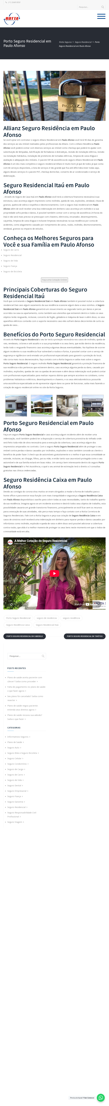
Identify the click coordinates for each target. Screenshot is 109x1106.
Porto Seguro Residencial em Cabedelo (25, 636)
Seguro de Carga (15, 769)
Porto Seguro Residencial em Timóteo (84, 636)
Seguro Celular (14, 758)
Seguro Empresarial (16, 791)
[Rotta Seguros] (11, 18)
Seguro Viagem (14, 822)
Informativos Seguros (17, 737)
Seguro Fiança (10, 266)
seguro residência (71, 618)
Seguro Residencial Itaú (47, 625)
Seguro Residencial (12, 255)
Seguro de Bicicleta (12, 271)
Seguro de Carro (11, 250)
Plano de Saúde (14, 742)
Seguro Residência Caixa (18, 625)
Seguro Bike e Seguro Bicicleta (22, 753)
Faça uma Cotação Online (54, 280)
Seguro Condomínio (17, 764)
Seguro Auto (13, 747)
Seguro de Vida (10, 260)
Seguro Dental (14, 785)
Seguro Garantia (15, 802)
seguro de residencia (47, 618)
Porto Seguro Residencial (18, 618)
